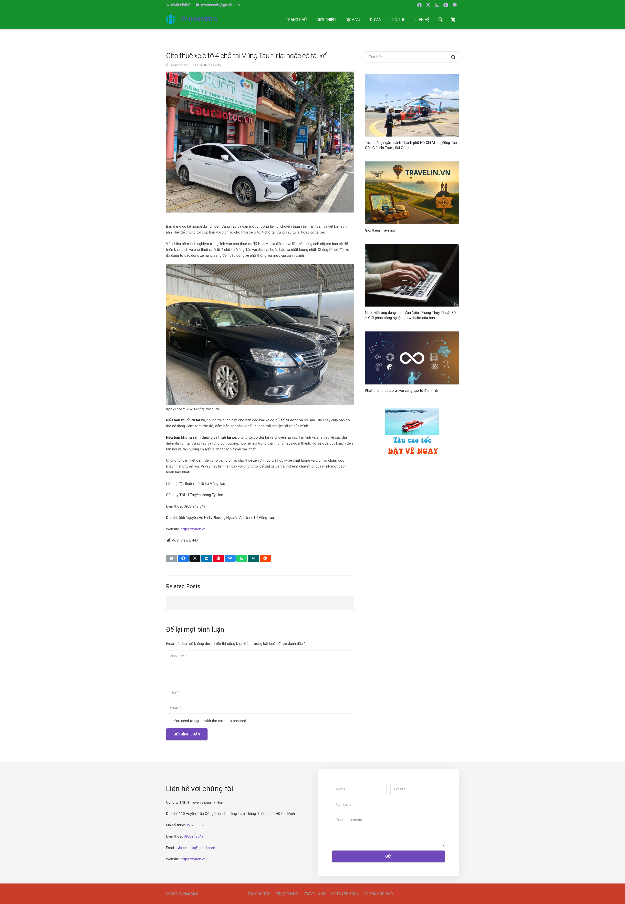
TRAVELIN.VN (315, 894)
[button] (339, 19)
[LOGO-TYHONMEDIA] (171, 19)
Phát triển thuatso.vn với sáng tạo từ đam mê (401, 390)
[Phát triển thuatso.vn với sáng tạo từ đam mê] (412, 357)
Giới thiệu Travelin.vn (381, 230)
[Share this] (183, 558)
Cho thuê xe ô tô (209, 65)
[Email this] (171, 558)
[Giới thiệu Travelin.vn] (412, 192)
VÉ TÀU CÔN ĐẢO (378, 894)
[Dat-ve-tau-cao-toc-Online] (412, 434)
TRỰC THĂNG (287, 894)
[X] (428, 4)
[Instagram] (437, 4)
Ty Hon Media (189, 894)
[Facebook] (419, 4)
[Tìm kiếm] (453, 57)
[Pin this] (218, 558)
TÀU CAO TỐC (259, 894)
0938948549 (193, 836)
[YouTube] (445, 4)
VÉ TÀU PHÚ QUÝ (345, 894)
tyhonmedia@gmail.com (195, 848)
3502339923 (195, 825)
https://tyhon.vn (193, 529)
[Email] (454, 4)
